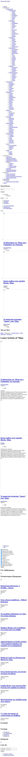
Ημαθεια (11, 96)
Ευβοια (10, 128)
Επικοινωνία (6, 736)
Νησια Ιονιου (9, 81)
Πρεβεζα (11, 115)
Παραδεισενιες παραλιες (12, 160)
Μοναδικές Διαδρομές (7, 564)
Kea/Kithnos (15, 23)
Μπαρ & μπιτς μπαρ (11, 158)
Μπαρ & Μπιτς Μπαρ (7, 551)
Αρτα (10, 111)
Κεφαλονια (11, 84)
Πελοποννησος (9, 133)
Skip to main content (5, 1)
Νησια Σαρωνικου (13, 72)
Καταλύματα (5, 549)
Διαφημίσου (6, 734)
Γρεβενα (11, 93)
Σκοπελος (14, 70)
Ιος (12, 28)
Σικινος (13, 39)
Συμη (13, 62)
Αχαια (10, 137)
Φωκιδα (11, 131)
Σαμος (13, 18)
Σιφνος (13, 35)
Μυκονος (14, 26)
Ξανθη (10, 151)
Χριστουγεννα (12, 167)
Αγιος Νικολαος (13, 145)
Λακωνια (11, 141)
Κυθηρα (11, 85)
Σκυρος (13, 71)
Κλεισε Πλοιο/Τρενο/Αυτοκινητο (14, 176)
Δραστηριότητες (6, 562)
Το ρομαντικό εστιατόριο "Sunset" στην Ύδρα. (12, 320)
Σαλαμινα (14, 76)
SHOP (4, 183)
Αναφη (13, 42)
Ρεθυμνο (11, 148)
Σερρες (10, 106)
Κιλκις (10, 101)
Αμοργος (14, 41)
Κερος (13, 45)
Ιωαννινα (11, 114)
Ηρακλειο (11, 146)
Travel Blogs (6, 179)
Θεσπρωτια (11, 112)
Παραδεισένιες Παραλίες (8, 554)
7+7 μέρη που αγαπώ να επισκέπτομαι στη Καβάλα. (10, 714)
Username (3, 748)
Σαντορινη (14, 29)
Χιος (13, 19)
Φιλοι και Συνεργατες (11, 177)
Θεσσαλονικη (12, 97)
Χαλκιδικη (11, 109)
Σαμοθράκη (14, 15)
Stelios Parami (6, 324)
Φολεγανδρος (15, 33)
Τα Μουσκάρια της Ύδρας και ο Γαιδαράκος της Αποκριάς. (14, 244)
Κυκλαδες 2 (12, 37)
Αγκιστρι (14, 74)
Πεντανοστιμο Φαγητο (11, 159)
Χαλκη (13, 64)
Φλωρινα (11, 107)
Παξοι (10, 89)
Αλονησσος (14, 67)
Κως (13, 54)
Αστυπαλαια (15, 49)
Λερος (13, 55)
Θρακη (7, 150)
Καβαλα (11, 98)
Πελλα (10, 103)
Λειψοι (13, 57)
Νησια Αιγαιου (9, 9)
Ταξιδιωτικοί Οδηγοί (11, 171)
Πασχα (10, 164)
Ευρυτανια (11, 129)
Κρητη (7, 144)
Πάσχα (3, 558)
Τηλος (13, 63)
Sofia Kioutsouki (7, 247)
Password (3, 749)
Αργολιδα (11, 136)
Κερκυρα (11, 83)
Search (2, 189)
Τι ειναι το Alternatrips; (8, 205)
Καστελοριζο (15, 53)
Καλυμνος (14, 50)
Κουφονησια (15, 46)
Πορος (13, 80)
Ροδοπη (11, 154)
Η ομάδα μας (6, 732)
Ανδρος (14, 32)
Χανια (10, 149)
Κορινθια (11, 140)
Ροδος (13, 61)
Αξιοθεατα (8, 168)
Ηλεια (10, 138)
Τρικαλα (11, 122)
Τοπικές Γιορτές (6, 559)
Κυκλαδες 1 (12, 20)
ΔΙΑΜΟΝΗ (9, 157)
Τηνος (13, 24)
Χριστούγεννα (5, 555)
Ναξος (13, 27)
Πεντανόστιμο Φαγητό (7, 552)
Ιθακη (10, 87)
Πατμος (14, 59)
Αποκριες (11, 163)
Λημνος (14, 16)
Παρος (13, 22)
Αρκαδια (11, 135)
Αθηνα (10, 124)
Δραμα (10, 94)
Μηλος (13, 40)
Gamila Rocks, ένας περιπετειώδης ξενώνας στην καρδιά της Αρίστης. (13, 687)
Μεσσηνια (11, 142)
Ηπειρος (8, 110)
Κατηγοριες (6, 545)
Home (2, 333)
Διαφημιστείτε (6, 207)
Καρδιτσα (11, 118)
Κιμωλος (14, 44)
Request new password (8, 755)
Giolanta (5, 286)
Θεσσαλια (8, 116)
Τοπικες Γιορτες (12, 166)
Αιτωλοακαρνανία (13, 127)
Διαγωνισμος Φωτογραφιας (12, 181)
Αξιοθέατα (4, 561)
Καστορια (11, 100)
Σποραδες (11, 66)
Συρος (13, 31)
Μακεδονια (8, 92)
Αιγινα (13, 75)
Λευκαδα (11, 88)
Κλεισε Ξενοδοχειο (10, 173)
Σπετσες (14, 77)
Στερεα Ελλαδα (9, 123)
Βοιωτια (11, 125)
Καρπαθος (14, 51)
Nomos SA (9, 334)
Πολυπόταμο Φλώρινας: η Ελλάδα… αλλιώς (10, 587)
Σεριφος (14, 36)
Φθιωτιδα (11, 132)
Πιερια (10, 105)
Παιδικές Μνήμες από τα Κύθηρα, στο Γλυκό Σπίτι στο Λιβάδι (13, 629)
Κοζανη (11, 102)
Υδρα (13, 79)
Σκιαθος (14, 68)
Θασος (13, 11)
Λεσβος (14, 14)
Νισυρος (14, 58)
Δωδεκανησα (12, 48)
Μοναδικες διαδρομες (11, 170)
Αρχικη (5, 6)
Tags (4, 547)
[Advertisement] (14, 530)
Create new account (7, 753)
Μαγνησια (11, 119)
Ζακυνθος (11, 90)
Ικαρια (13, 13)
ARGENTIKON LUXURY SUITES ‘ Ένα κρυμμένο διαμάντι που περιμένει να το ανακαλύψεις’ (13, 644)
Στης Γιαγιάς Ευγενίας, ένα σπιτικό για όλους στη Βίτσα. (13, 673)
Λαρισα (11, 120)
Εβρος (10, 153)
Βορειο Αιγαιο (12, 10)
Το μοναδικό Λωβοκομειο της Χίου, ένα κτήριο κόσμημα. (13, 615)
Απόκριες (4, 557)
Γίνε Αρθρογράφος (7, 208)
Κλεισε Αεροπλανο (10, 175)
